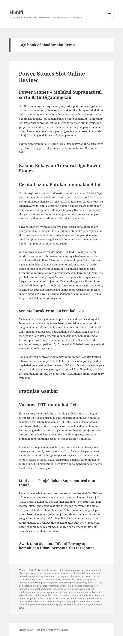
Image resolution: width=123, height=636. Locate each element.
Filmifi (16, 12)
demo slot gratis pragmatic (72, 582)
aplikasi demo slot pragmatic (55, 576)
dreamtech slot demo (56, 592)
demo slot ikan (94, 582)
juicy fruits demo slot (46, 595)
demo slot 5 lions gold (49, 579)
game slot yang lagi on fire (82, 592)
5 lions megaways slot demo (76, 570)
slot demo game (27, 604)
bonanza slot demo (80, 576)
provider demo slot (86, 598)
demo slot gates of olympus (44, 582)
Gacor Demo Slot (49, 570)
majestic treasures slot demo (61, 598)
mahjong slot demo (35, 598)
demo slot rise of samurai (70, 588)
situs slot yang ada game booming (57, 601)
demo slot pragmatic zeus (43, 588)
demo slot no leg (27, 585)
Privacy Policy (26, 629)
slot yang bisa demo (72, 604)
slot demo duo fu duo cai (88, 601)
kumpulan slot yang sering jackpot (76, 595)
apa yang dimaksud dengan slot (79, 573)
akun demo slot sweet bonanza (46, 573)
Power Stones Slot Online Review (52, 76)
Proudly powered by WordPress (52, 629)
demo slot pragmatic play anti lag (54, 585)
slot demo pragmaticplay (48, 604)
